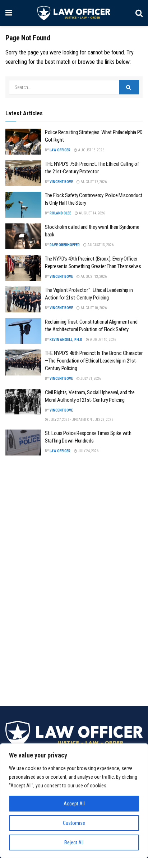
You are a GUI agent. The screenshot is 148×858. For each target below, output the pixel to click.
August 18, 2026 (90, 150)
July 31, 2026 (90, 379)
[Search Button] (139, 13)
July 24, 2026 (87, 451)
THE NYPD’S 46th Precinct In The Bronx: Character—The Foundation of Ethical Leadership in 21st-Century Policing (94, 361)
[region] (74, 800)
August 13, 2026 (100, 245)
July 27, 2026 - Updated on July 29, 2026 (80, 420)
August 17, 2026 (93, 182)
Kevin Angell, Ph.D (66, 340)
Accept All (74, 803)
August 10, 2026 (93, 308)
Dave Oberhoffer (65, 245)
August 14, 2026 (91, 213)
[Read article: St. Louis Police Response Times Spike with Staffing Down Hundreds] (23, 442)
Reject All (74, 842)
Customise (74, 823)
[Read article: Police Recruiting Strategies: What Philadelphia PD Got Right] (23, 142)
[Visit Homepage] (73, 13)
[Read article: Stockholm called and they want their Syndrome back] (23, 236)
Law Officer (60, 150)
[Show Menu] (8, 13)
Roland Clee (60, 213)
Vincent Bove (61, 182)
